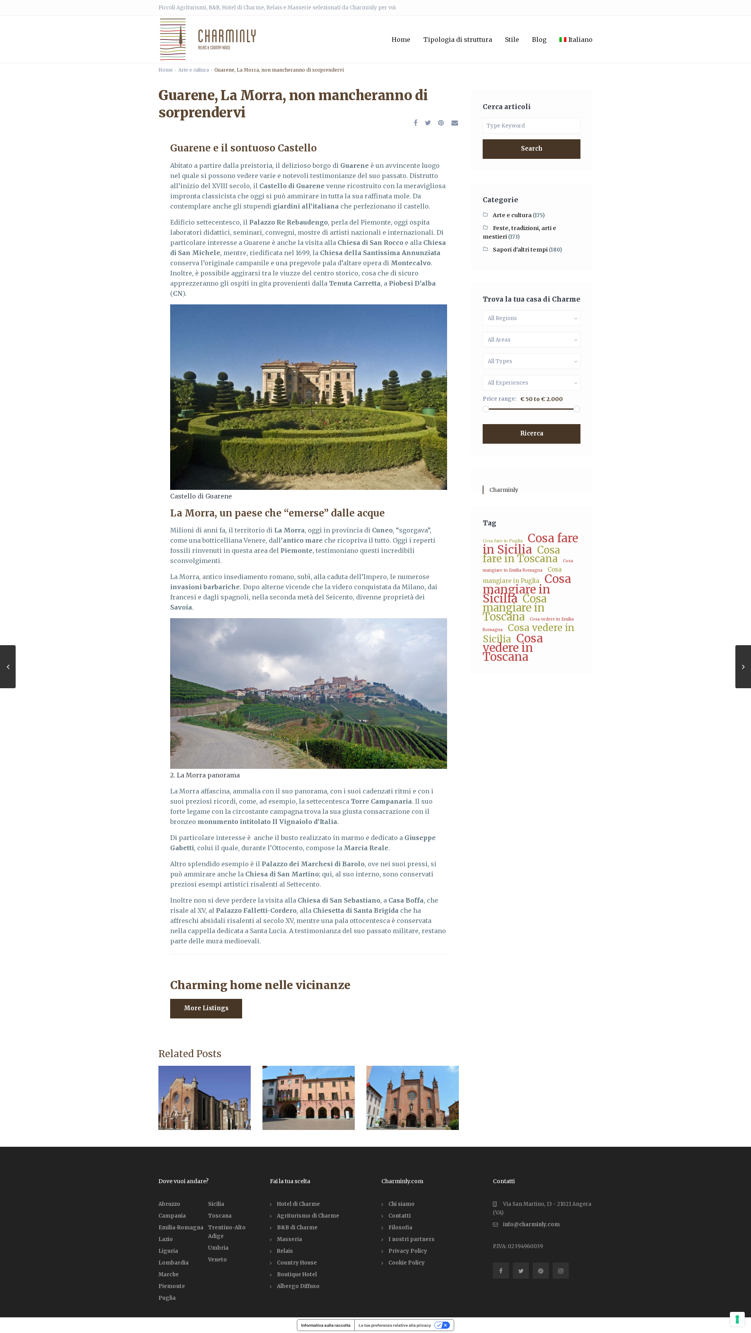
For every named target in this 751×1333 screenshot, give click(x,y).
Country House (297, 1262)
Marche (168, 1274)
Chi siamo (401, 1204)
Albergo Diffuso (298, 1286)
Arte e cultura (193, 70)
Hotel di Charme (298, 1204)
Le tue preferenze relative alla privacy (395, 1325)
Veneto (217, 1259)
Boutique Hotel (297, 1274)
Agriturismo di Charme (308, 1215)
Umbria (218, 1248)
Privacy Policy (407, 1251)
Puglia (167, 1298)
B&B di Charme (297, 1227)
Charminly (503, 489)
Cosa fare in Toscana (521, 554)
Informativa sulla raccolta (325, 1325)
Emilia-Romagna (180, 1227)
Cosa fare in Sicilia (530, 544)
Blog (539, 39)
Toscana (220, 1215)
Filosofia (400, 1227)
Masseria (289, 1239)
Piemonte (171, 1286)
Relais (285, 1251)
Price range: (499, 398)
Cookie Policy (406, 1262)
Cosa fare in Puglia (503, 540)
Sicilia (216, 1204)
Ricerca (531, 433)
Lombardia (173, 1262)
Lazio (165, 1239)
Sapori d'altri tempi (520, 249)
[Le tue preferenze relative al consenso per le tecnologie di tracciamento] (737, 1319)
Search (532, 148)
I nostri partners (411, 1239)
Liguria (168, 1251)
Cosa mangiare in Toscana (514, 607)
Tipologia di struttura (457, 39)
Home (401, 39)
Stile (512, 39)
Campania (172, 1215)
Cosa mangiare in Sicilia (527, 589)
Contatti (399, 1215)
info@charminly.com (531, 1224)
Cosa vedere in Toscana (513, 647)
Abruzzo (169, 1204)
